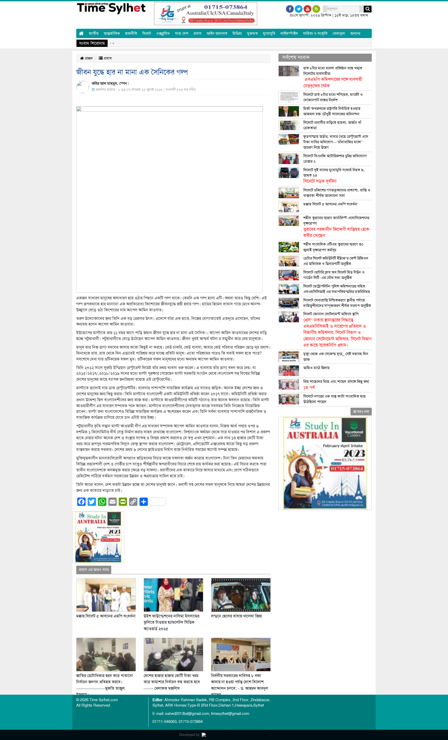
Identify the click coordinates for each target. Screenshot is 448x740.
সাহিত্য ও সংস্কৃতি (315, 33)
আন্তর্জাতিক (112, 33)
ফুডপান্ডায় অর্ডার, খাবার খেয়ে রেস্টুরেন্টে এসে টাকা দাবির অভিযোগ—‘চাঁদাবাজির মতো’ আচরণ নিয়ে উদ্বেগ (335, 142)
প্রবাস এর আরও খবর (94, 569)
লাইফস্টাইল (289, 33)
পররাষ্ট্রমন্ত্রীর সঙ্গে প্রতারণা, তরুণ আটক (303, 43)
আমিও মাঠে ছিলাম (316, 367)
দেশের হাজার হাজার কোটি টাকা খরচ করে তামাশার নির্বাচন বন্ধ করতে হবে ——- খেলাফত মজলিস (172, 682)
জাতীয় (94, 33)
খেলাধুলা (339, 33)
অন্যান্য (355, 33)
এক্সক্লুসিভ (163, 33)
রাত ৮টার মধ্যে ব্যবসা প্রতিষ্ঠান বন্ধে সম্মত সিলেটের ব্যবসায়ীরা (332, 77)
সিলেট (146, 33)
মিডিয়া (237, 33)
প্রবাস (197, 33)
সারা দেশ (181, 33)
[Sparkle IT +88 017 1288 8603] (235, 735)
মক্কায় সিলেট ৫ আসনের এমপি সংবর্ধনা (106, 616)
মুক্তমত (252, 33)
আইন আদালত (217, 33)
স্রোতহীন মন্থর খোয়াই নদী (246, 43)
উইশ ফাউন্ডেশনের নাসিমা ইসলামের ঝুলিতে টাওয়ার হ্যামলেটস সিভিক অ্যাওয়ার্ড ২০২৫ (171, 622)
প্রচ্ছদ (88, 58)
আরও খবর (362, 411)
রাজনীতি (131, 33)
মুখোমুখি (269, 33)
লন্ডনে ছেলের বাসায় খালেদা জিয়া (236, 616)
